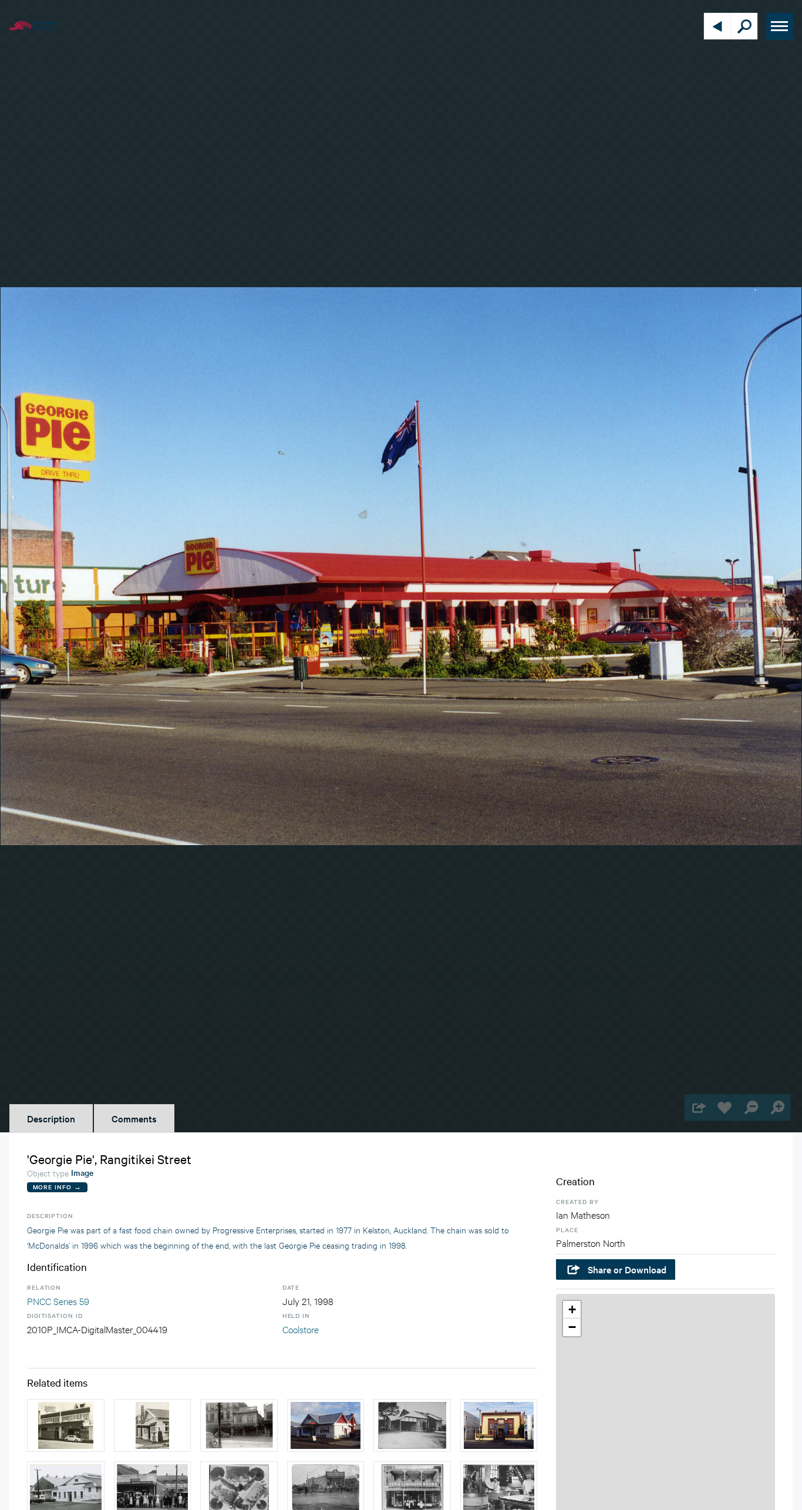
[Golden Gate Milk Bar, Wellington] (239, 1425)
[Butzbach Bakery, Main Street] (412, 1425)
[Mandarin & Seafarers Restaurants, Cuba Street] (66, 1425)
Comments (134, 1118)
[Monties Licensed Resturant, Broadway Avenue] (152, 1425)
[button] (572, 1310)
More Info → (57, 1186)
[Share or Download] (698, 1107)
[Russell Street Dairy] (326, 1425)
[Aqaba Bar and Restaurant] (499, 1425)
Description (51, 1118)
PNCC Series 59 (58, 1300)
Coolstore (300, 1329)
